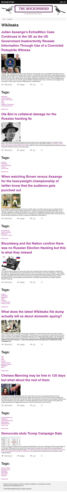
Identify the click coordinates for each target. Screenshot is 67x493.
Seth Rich (4, 474)
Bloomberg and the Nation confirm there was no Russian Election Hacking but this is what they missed (33, 248)
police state (4, 168)
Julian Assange (6, 98)
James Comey (5, 363)
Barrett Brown (5, 231)
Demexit (3, 476)
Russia (3, 167)
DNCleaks (4, 296)
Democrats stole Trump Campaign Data (31, 433)
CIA (2, 358)
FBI (2, 101)
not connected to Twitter (18, 84)
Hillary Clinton (5, 303)
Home (4, 19)
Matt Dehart (4, 422)
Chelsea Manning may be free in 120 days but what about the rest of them (33, 377)
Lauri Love (4, 425)
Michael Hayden (6, 364)
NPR (2, 367)
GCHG (3, 361)
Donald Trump (5, 302)
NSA (2, 299)
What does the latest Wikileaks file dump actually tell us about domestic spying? (32, 313)
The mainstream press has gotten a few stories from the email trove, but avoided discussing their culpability (33, 450)
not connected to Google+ (31, 84)
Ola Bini (3, 162)
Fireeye (3, 300)
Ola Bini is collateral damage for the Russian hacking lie (28, 116)
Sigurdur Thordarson (7, 104)
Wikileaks (9, 19)
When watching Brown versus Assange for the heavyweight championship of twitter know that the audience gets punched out (31, 183)
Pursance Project (6, 235)
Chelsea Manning (6, 106)
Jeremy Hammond (7, 100)
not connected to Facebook (2, 84)
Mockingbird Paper (7, 2)
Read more (4, 109)
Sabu (3, 103)
